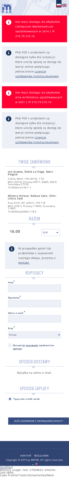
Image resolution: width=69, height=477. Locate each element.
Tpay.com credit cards (26, 398)
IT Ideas (32, 464)
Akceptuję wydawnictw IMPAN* (33, 347)
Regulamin (41, 455)
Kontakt (26, 455)
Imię (11, 282)
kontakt (23, 263)
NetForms (36, 464)
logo (7, 8)
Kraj (11, 328)
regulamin (32, 345)
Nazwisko (14, 298)
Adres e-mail (16, 313)
